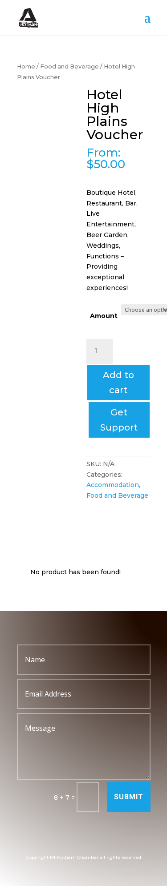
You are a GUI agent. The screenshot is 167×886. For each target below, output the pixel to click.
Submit (128, 797)
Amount (104, 316)
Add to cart (118, 382)
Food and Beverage (69, 66)
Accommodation (112, 485)
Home (26, 66)
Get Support (119, 420)
